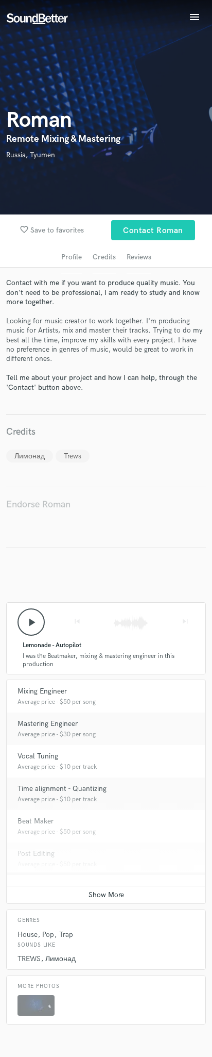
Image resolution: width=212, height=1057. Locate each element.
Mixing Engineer (42, 691)
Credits (104, 257)
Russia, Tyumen (30, 155)
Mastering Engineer (47, 723)
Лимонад (29, 456)
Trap (66, 934)
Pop (48, 934)
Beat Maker (35, 821)
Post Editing (36, 853)
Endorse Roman (38, 504)
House (27, 934)
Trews (72, 456)
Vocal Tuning (37, 756)
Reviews (139, 257)
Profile (71, 257)
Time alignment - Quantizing (62, 788)
